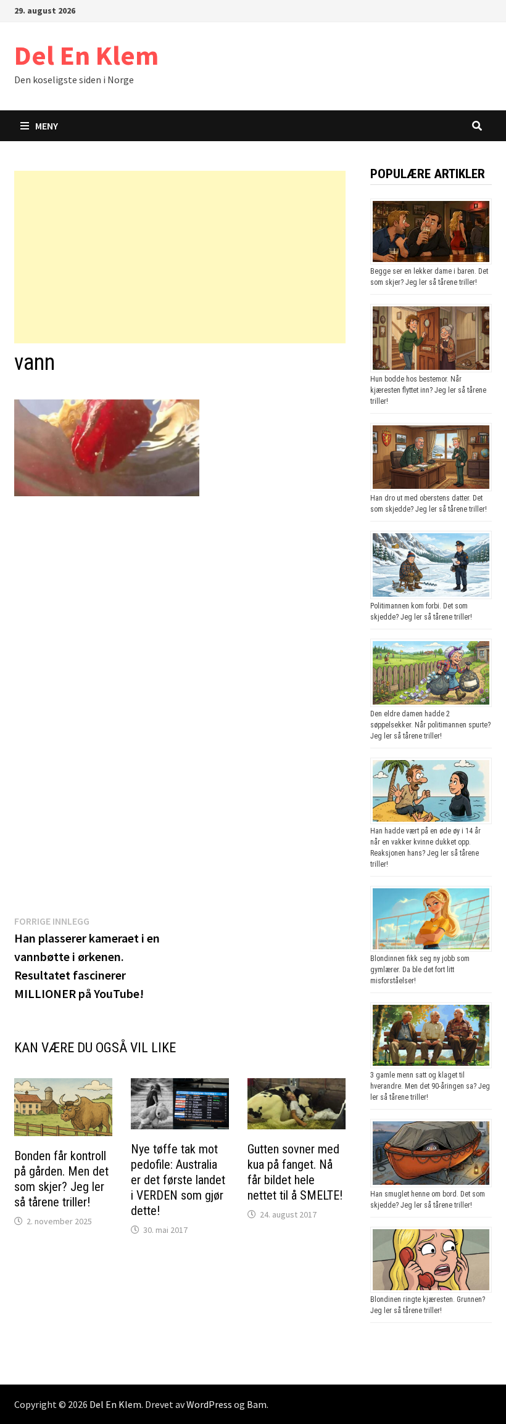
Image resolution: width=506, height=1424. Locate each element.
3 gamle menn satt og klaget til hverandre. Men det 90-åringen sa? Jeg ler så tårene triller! (430, 1086)
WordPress (209, 1404)
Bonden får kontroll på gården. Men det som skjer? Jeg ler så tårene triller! (61, 1178)
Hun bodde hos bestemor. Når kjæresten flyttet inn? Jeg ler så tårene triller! (428, 390)
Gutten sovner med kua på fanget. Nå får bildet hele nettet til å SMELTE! (294, 1172)
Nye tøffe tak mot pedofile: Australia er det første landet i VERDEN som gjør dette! (178, 1180)
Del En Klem (86, 55)
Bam (257, 1404)
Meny (46, 126)
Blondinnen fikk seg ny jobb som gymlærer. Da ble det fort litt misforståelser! (420, 969)
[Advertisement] (180, 257)
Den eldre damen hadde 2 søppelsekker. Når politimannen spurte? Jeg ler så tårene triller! (430, 725)
